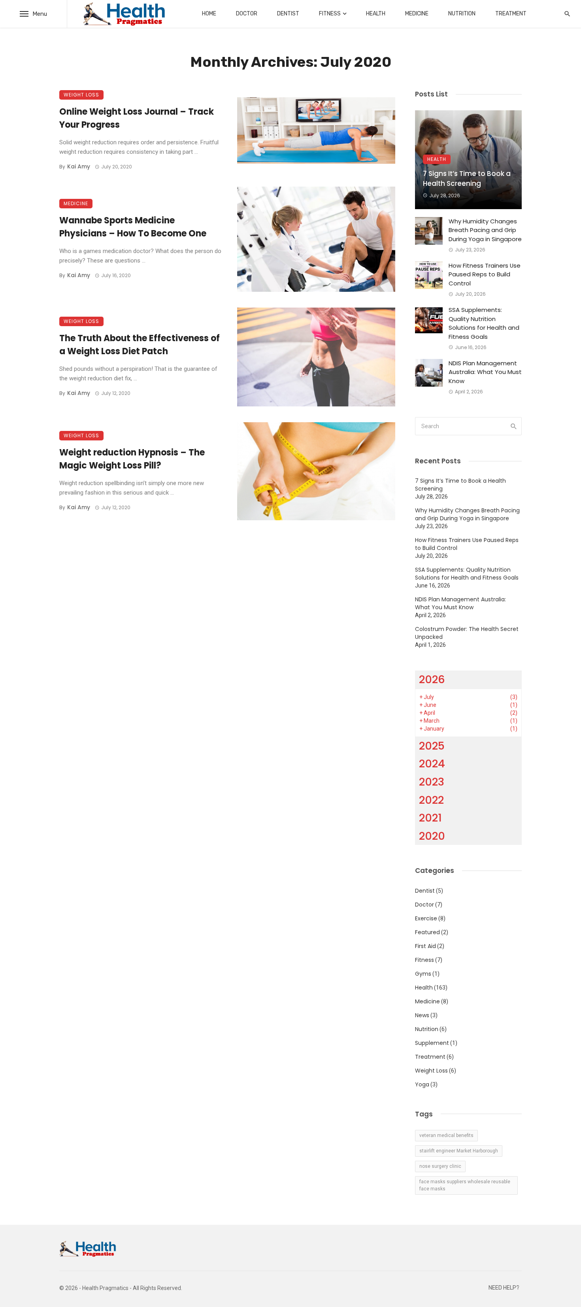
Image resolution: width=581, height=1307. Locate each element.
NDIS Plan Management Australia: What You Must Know (485, 372)
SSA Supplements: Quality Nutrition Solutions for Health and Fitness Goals (484, 323)
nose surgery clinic (440, 1166)
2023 (431, 781)
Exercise (426, 918)
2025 (432, 746)
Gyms (423, 974)
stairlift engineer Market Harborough (458, 1151)
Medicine (416, 13)
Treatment (510, 13)
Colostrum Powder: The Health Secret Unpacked (467, 633)
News (422, 1015)
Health (375, 13)
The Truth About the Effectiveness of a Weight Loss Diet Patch (139, 344)
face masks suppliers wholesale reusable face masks (464, 1185)
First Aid (425, 946)
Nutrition (461, 13)
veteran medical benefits (446, 1135)
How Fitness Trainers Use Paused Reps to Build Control (485, 274)
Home (209, 13)
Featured (427, 932)
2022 (431, 800)
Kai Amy (78, 166)
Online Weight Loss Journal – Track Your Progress (136, 118)
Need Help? (504, 1287)
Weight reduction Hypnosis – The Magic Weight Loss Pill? (132, 459)
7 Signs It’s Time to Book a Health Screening (467, 179)
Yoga (422, 1084)
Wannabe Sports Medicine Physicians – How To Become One (132, 227)
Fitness (330, 13)
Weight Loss (81, 94)
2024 (432, 763)
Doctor (246, 13)
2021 (430, 817)
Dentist (288, 13)
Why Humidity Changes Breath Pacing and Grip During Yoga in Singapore (485, 230)
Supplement (432, 1043)
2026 (432, 679)
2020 (432, 836)
